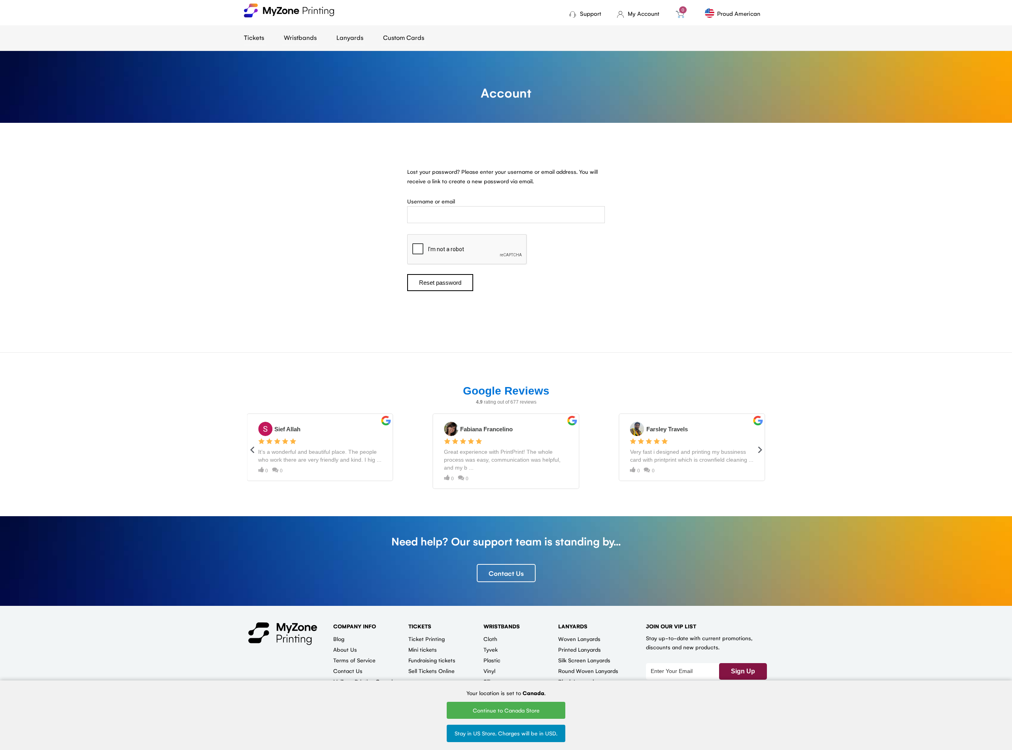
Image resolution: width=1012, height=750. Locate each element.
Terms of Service (354, 660)
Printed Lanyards (579, 649)
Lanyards (349, 37)
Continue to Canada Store (506, 710)
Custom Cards (403, 37)
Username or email (431, 201)
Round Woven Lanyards (588, 670)
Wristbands (300, 37)
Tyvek (490, 649)
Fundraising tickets (431, 660)
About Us (345, 649)
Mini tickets (422, 649)
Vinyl (489, 670)
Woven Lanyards (579, 638)
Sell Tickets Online (431, 670)
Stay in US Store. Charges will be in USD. (506, 733)
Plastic (491, 660)
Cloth (490, 638)
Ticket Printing (426, 638)
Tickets (254, 37)
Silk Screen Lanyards (584, 660)
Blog (338, 638)
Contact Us (506, 573)
